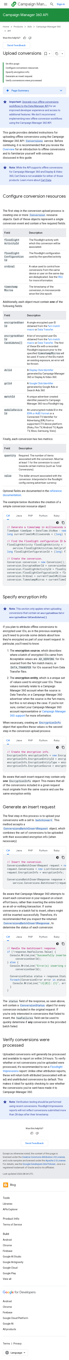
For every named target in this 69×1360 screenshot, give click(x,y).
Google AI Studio (12, 1256)
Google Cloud (10, 1267)
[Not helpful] (30, 38)
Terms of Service (12, 1224)
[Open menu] (5, 4)
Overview (9, 149)
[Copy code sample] (63, 522)
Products (18, 26)
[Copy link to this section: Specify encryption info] (50, 597)
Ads (29, 26)
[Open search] (52, 4)
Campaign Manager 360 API (25, 15)
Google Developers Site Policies (39, 1164)
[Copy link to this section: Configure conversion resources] (6, 202)
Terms (6, 1343)
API (9, 31)
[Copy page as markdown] (57, 54)
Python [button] (43, 515)
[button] (34, 90)
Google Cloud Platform (15, 1318)
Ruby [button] (57, 515)
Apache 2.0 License (55, 1160)
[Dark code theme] (57, 522)
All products (9, 1329)
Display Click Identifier (41, 370)
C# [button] (8, 515)
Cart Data (46, 180)
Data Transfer (45, 329)
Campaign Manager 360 (32, 4)
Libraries (7, 1203)
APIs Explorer (10, 1209)
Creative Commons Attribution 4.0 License (43, 1157)
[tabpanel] (34, 553)
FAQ (60, 277)
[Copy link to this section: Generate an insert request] (58, 807)
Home (6, 26)
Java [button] (19, 515)
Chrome (7, 1245)
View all (7, 1279)
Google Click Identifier (41, 383)
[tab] (8, 515)
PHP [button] (30, 515)
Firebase (7, 1251)
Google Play (9, 1273)
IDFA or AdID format (38, 413)
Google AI (8, 1323)
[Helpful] (24, 38)
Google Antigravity (13, 1262)
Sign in (61, 4)
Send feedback (16, 45)
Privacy (17, 1343)
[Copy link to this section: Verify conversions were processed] (27, 1046)
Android (7, 1239)
